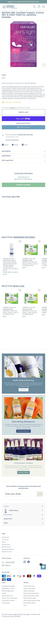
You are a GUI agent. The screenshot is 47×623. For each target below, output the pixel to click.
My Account (5, 537)
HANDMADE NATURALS (24, 237)
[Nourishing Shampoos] (23, 408)
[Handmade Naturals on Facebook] (28, 562)
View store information (12, 139)
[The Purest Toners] (23, 449)
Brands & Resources (8, 591)
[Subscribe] (40, 493)
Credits (4, 593)
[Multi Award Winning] (23, 367)
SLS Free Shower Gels (30, 598)
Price (4, 75)
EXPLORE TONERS (23, 472)
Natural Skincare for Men (31, 596)
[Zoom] (44, 64)
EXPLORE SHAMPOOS (23, 431)
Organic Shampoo (29, 591)
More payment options (23, 123)
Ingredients (6, 156)
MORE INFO (23, 389)
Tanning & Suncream (8, 600)
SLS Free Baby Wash (29, 603)
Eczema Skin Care (7, 596)
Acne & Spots (6, 603)
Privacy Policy (6, 544)
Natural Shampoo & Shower (32, 600)
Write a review (23, 185)
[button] (23, 127)
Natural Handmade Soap (9, 598)
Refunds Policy (6, 547)
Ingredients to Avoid (8, 588)
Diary (25, 605)
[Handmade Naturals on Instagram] (25, 562)
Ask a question (7, 160)
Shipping (12, 107)
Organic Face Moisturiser (31, 593)
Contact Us (5, 540)
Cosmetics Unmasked (8, 586)
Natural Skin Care (29, 586)
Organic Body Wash (29, 588)
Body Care (18, 286)
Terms (3, 542)
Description (6, 151)
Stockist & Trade (6, 552)
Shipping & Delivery (8, 549)
